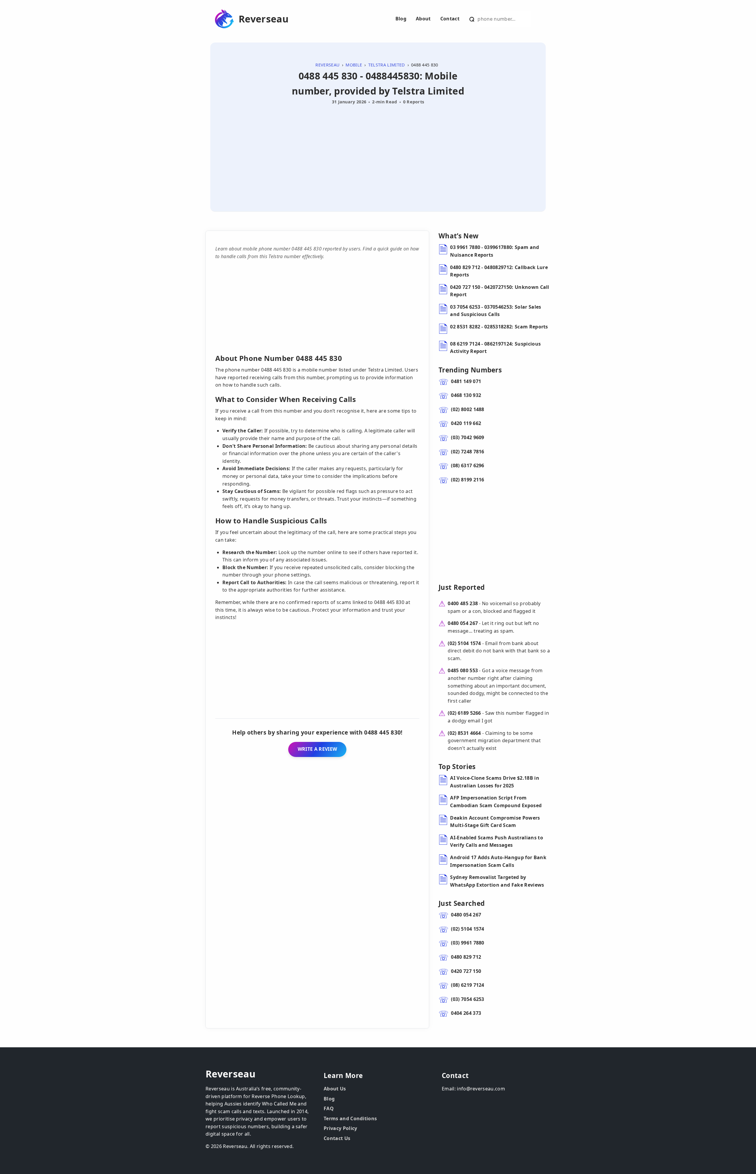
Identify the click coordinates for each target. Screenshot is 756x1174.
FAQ (329, 1108)
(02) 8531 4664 (464, 733)
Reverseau (264, 18)
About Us (335, 1088)
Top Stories (457, 766)
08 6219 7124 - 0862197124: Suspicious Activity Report (495, 348)
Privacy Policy (340, 1128)
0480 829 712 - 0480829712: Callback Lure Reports (499, 271)
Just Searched (462, 903)
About (423, 18)
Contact (450, 18)
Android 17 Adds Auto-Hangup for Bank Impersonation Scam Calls (498, 861)
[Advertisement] (378, 151)
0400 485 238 (463, 603)
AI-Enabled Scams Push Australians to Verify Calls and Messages (496, 841)
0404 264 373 (466, 1013)
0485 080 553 (463, 670)
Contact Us (337, 1138)
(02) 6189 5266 (464, 713)
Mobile (354, 65)
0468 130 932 (466, 395)
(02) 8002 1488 (467, 409)
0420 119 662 (466, 423)
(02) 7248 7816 (467, 451)
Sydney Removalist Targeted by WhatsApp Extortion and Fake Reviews (497, 881)
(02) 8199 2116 (467, 479)
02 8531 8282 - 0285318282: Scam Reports (499, 326)
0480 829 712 (466, 957)
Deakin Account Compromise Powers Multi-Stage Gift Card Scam (495, 822)
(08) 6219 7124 (467, 985)
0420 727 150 (466, 971)
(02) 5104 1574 (464, 643)
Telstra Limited (386, 65)
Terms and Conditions (350, 1118)
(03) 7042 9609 (467, 437)
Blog (400, 18)
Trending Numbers (470, 369)
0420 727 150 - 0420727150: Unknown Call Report (499, 291)
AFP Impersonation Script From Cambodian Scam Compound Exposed (496, 801)
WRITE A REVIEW (317, 749)
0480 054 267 (463, 623)
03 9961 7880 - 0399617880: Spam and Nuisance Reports (494, 251)
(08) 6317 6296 (467, 465)
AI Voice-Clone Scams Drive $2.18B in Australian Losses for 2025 (494, 782)
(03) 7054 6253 (467, 999)
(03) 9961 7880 (467, 942)
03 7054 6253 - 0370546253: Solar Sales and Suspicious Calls (495, 311)
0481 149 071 (466, 381)
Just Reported (462, 587)
